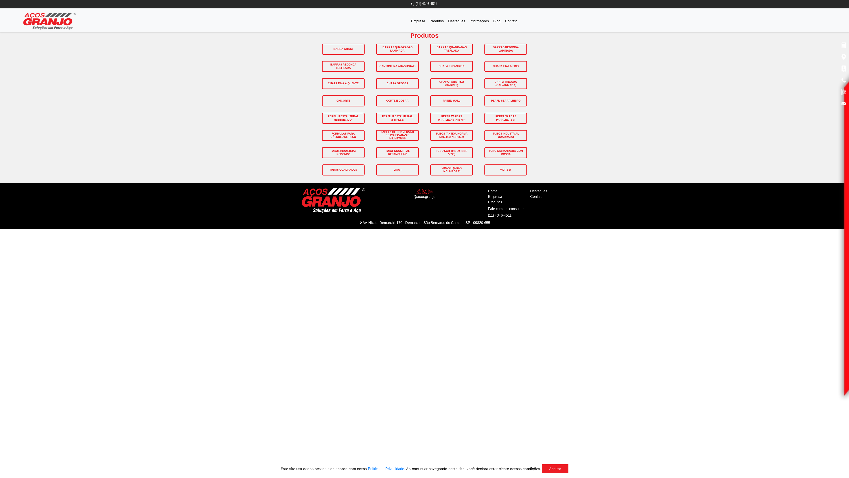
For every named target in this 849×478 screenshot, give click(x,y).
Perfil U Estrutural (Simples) (397, 118)
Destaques (456, 21)
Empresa (418, 21)
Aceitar (555, 468)
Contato (511, 21)
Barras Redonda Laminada (506, 49)
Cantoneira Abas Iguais (397, 66)
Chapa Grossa (397, 83)
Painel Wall (451, 100)
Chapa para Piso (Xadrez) (451, 83)
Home (492, 191)
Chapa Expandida (452, 66)
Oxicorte (343, 100)
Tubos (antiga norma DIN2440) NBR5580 (452, 135)
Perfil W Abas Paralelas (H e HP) (451, 118)
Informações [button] (479, 21)
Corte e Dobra (397, 100)
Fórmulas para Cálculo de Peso (343, 135)
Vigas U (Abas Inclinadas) (452, 170)
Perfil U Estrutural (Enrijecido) (343, 118)
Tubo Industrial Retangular (397, 152)
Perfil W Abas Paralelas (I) (505, 118)
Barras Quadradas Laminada (397, 49)
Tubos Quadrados (343, 169)
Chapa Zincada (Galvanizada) (506, 83)
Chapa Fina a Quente (343, 83)
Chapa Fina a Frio (506, 66)
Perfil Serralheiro (505, 100)
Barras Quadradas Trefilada (452, 49)
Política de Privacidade (386, 469)
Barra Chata (343, 48)
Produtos (437, 21)
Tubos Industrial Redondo (343, 152)
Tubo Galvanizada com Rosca (506, 152)
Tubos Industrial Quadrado (506, 135)
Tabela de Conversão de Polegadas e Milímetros (397, 135)
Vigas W (505, 169)
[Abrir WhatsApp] (838, 467)
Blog (497, 21)
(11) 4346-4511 (426, 4)
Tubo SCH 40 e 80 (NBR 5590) (451, 152)
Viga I (397, 169)
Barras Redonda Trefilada (343, 66)
